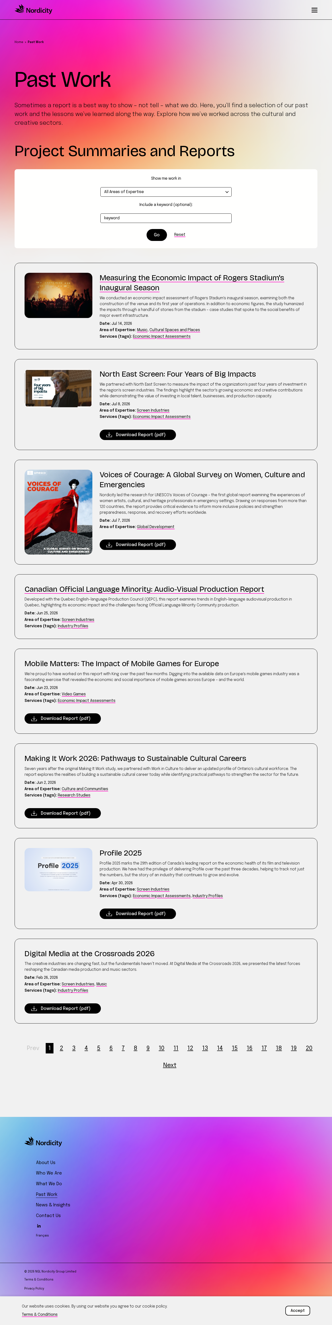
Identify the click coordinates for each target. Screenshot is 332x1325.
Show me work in (166, 179)
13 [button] (205, 1048)
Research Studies (74, 795)
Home (19, 42)
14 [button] (220, 1048)
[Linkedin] (39, 1226)
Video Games (74, 694)
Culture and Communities (85, 789)
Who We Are (49, 1173)
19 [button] (294, 1048)
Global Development (156, 527)
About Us (45, 1163)
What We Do (49, 1184)
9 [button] (148, 1048)
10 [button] (162, 1048)
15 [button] (235, 1048)
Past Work (46, 1194)
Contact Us (48, 1216)
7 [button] (123, 1048)
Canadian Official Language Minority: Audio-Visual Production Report (144, 589)
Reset (179, 235)
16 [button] (250, 1048)
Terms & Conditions (38, 1279)
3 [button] (74, 1048)
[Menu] (314, 10)
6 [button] (111, 1048)
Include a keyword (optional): (166, 205)
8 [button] (135, 1048)
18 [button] (279, 1048)
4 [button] (86, 1048)
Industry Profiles (73, 626)
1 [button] (49, 1048)
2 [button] (61, 1048)
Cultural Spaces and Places (174, 330)
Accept (298, 1311)
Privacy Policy (34, 1288)
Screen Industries (153, 410)
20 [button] (309, 1048)
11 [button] (176, 1048)
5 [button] (98, 1048)
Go (157, 235)
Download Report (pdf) (141, 435)
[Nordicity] (33, 13)
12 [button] (190, 1048)
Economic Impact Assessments (162, 337)
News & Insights (53, 1205)
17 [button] (264, 1048)
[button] (33, 1048)
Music (142, 330)
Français (42, 1235)
